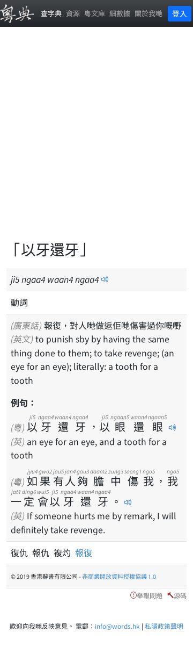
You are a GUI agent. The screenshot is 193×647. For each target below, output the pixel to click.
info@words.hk (117, 625)
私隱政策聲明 (164, 625)
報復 (83, 552)
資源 (73, 13)
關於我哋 (148, 13)
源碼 (180, 595)
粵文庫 (94, 13)
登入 (179, 13)
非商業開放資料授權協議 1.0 (119, 576)
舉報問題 (149, 595)
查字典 (51, 13)
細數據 (119, 13)
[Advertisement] (96, 139)
